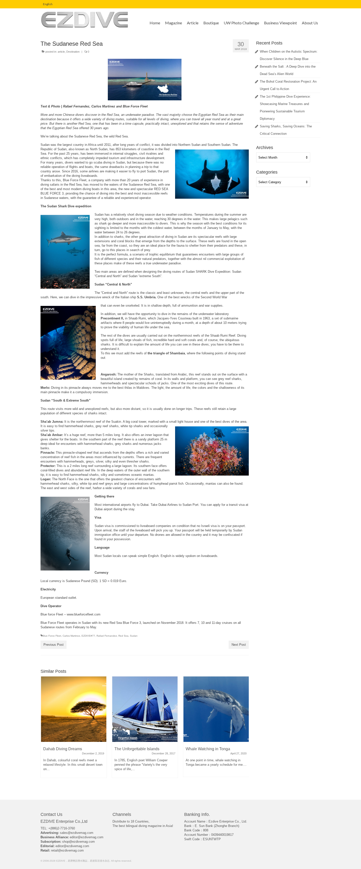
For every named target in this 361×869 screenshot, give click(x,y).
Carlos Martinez (71, 635)
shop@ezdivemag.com (78, 841)
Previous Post (53, 644)
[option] (73, 729)
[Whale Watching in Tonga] (145, 709)
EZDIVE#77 (88, 635)
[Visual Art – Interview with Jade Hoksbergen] (216, 709)
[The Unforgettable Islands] (74, 709)
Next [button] (244, 731)
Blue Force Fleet (51, 635)
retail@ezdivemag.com (67, 850)
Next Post (239, 644)
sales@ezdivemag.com (76, 833)
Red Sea (123, 635)
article (61, 51)
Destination (73, 51)
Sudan (134, 635)
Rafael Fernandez (107, 635)
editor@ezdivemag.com (86, 837)
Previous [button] (45, 731)
